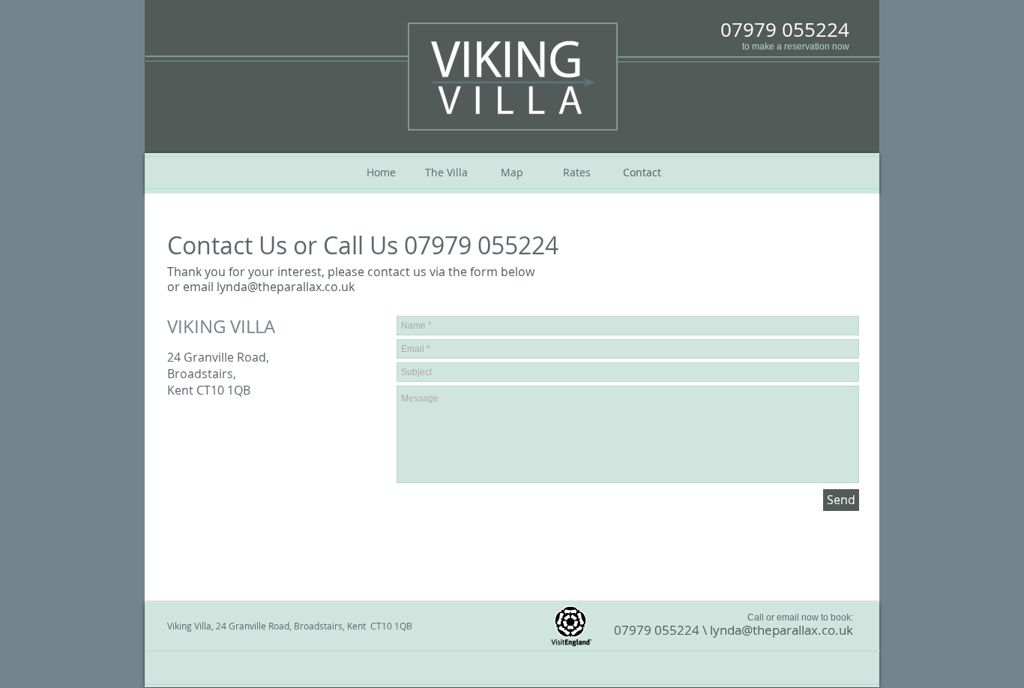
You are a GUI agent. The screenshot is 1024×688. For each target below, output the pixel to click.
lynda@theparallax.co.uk (781, 629)
